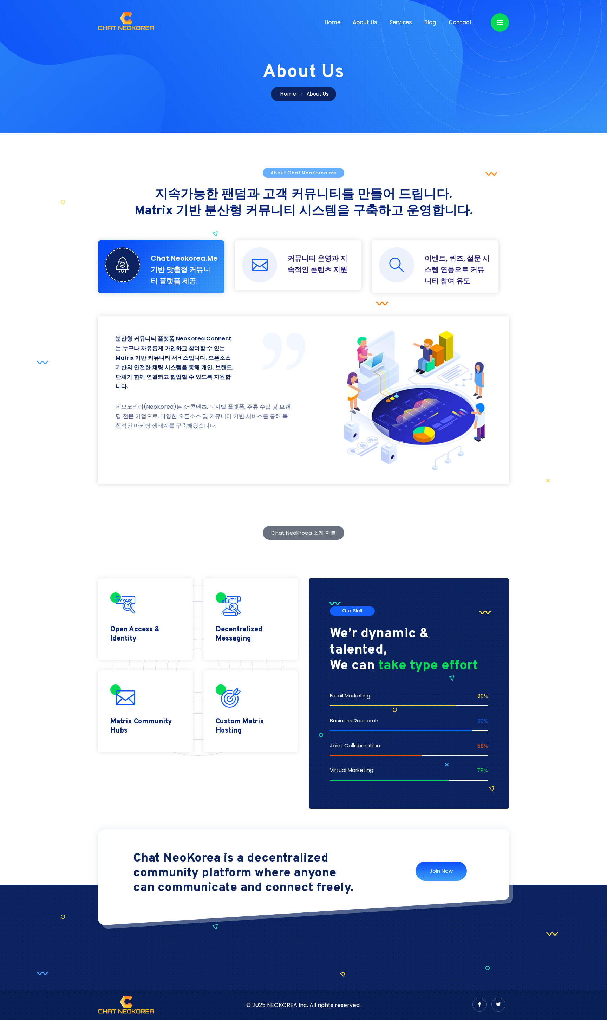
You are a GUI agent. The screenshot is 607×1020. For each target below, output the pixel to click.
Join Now (441, 871)
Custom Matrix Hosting (240, 726)
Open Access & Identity (134, 634)
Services (401, 22)
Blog (430, 22)
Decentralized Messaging (239, 634)
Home (332, 22)
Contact (460, 22)
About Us (365, 22)
